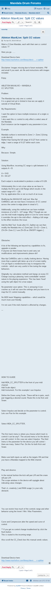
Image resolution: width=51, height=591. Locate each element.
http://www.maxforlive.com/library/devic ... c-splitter (22, 60)
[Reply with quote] (43, 31)
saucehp (4, 29)
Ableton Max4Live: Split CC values (22, 18)
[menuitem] (7, 8)
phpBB (18, 585)
